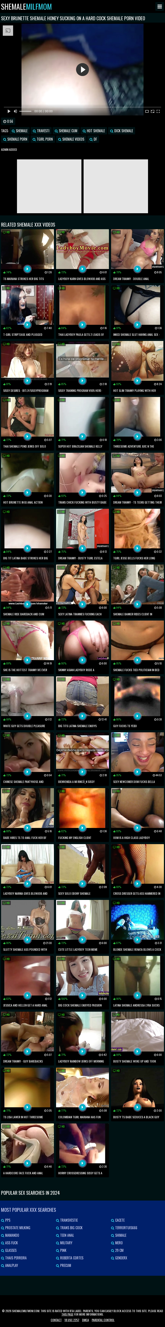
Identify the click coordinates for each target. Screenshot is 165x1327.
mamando (11, 1235)
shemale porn (16, 139)
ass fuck (11, 1242)
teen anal (66, 1235)
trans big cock (70, 1227)
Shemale (26, 6)
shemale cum (67, 130)
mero (118, 1242)
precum (65, 1265)
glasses (10, 1250)
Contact (56, 1320)
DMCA (85, 1320)
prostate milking (17, 1227)
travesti (42, 130)
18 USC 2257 (71, 1320)
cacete (119, 1220)
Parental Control (103, 1320)
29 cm (119, 1250)
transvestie (68, 1220)
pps (7, 1220)
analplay (11, 1265)
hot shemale (95, 130)
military (65, 1242)
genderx (120, 1257)
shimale (120, 1235)
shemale (21, 130)
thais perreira (15, 1257)
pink (62, 1250)
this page (67, 1314)
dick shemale (123, 130)
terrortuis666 (125, 1227)
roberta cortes (71, 1257)
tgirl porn (44, 139)
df (95, 139)
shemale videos (72, 139)
